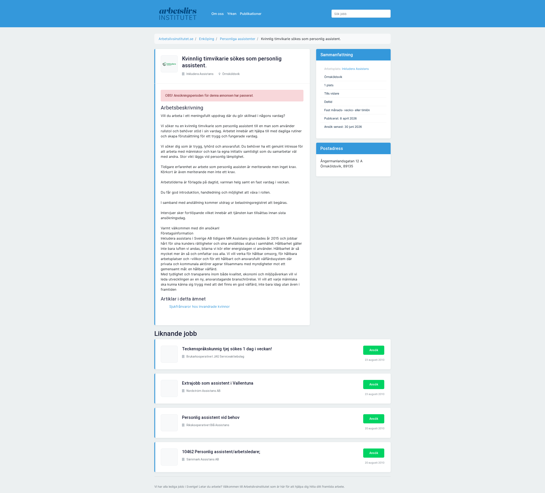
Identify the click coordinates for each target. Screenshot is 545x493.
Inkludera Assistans (355, 68)
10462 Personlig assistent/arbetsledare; (221, 451)
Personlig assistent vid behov (211, 417)
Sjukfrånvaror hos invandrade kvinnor (199, 306)
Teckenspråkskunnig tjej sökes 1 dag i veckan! (227, 348)
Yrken (232, 13)
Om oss (217, 13)
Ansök (373, 350)
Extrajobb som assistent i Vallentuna (217, 383)
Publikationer (250, 13)
